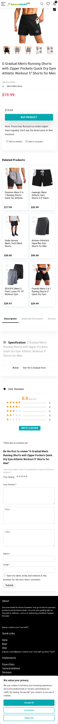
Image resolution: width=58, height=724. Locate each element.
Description (10, 318)
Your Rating (8, 477)
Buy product (29, 117)
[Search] (41, 4)
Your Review (9, 484)
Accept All (29, 703)
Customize (29, 710)
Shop (4, 648)
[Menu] (3, 4)
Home (4, 640)
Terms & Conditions (11, 668)
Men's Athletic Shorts (14, 86)
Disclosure (7, 672)
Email (6, 564)
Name (6, 553)
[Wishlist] (48, 4)
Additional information (32, 318)
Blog (4, 644)
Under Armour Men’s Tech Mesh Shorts (13, 243)
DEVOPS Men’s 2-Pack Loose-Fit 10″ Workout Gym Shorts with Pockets (14, 294)
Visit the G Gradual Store (34, 368)
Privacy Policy (8, 664)
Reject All (29, 718)
